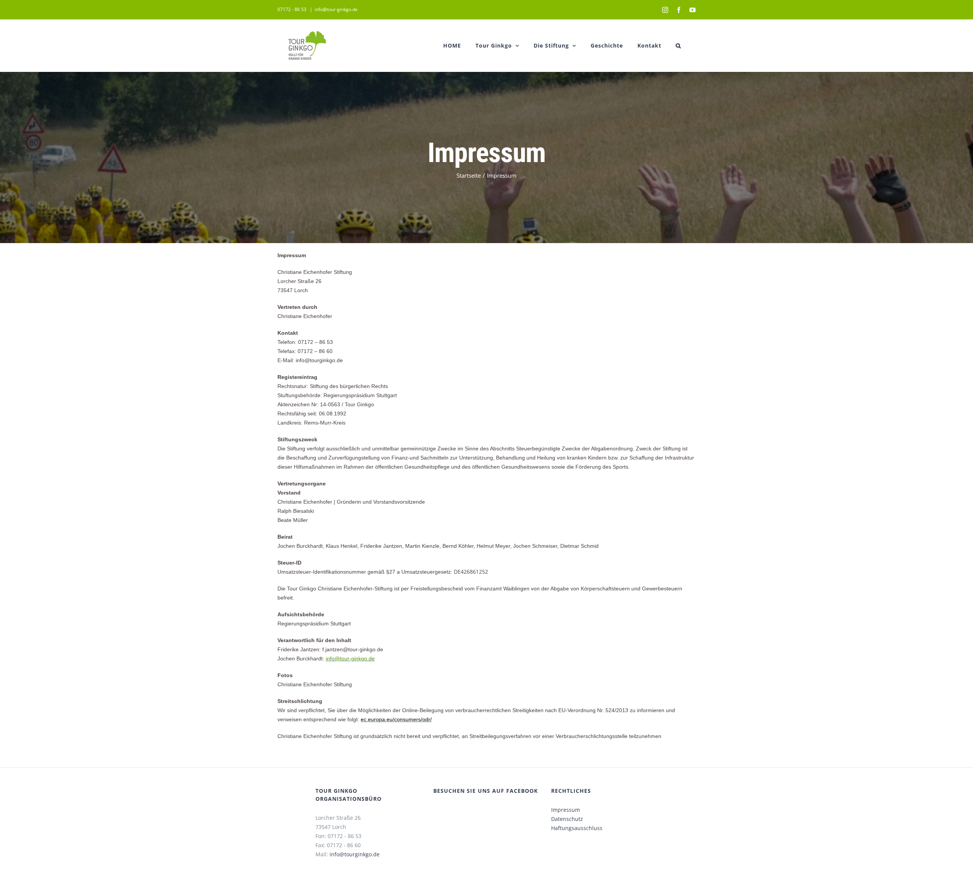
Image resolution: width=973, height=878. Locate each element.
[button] (678, 45)
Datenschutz (567, 818)
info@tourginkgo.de (355, 854)
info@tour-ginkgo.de (336, 9)
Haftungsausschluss (576, 828)
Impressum (565, 809)
